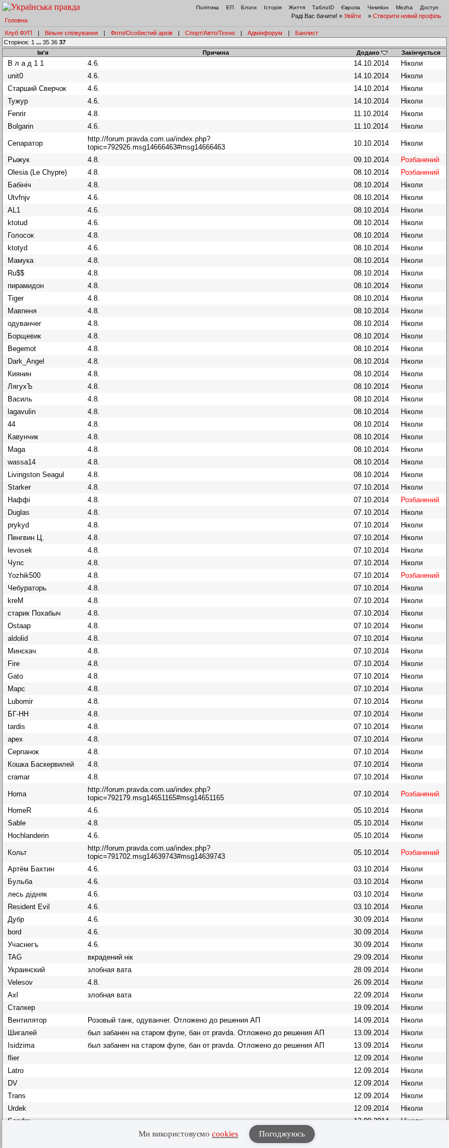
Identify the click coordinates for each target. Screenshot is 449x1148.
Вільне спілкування (71, 33)
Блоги (249, 7)
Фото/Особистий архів (141, 33)
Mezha (404, 7)
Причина (216, 52)
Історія (272, 7)
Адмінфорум (265, 33)
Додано (367, 52)
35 (46, 42)
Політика (207, 7)
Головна (16, 20)
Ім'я (42, 52)
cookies (225, 1133)
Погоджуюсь (282, 1133)
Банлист (306, 33)
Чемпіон (378, 7)
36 (54, 42)
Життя (297, 7)
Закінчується (420, 52)
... (39, 42)
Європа (350, 7)
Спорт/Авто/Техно (210, 33)
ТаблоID (323, 7)
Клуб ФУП (18, 33)
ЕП (230, 7)
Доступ (429, 7)
